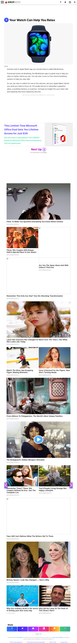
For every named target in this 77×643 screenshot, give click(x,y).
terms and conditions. (57, 637)
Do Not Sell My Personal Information (36, 642)
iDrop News (20, 637)
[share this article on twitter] (22, 629)
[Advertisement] (38, 11)
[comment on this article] (54, 629)
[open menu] (2, 2)
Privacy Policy (64, 642)
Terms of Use (52, 642)
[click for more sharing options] (65, 629)
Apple (6, 66)
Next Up (38, 149)
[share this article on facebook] (12, 629)
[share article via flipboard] (44, 629)
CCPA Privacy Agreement (16, 642)
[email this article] (33, 629)
